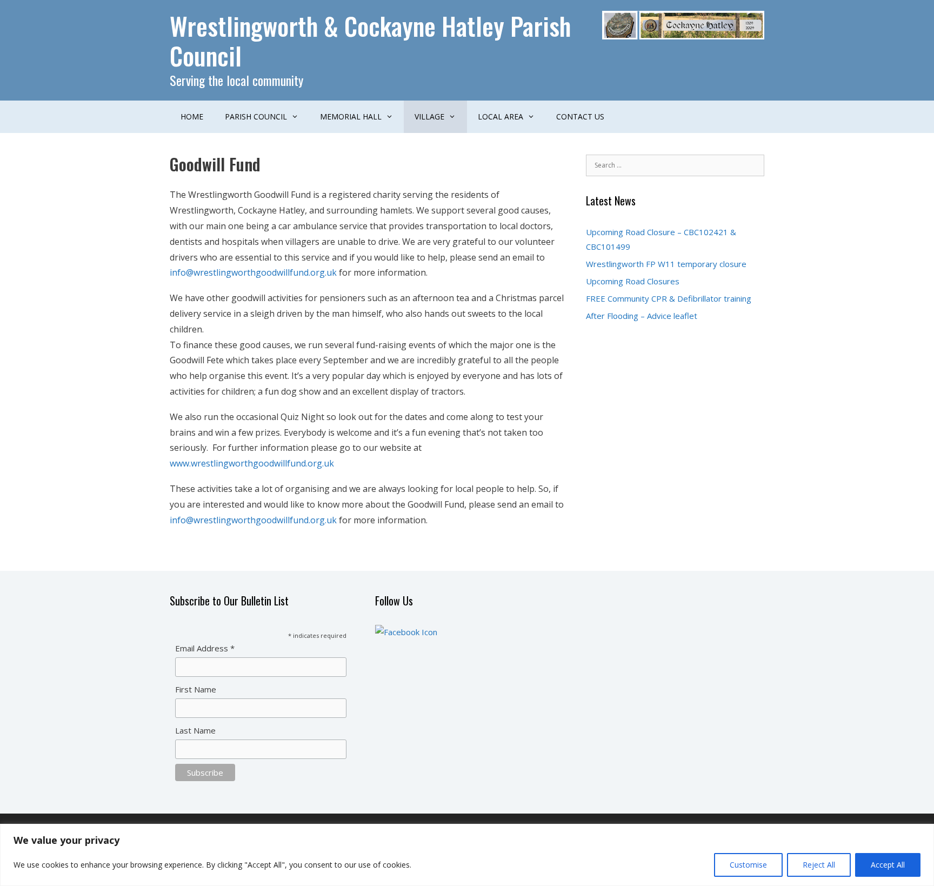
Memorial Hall (351, 116)
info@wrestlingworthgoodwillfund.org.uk (253, 272)
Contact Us (580, 116)
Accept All (888, 865)
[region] (467, 855)
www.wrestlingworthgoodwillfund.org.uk (252, 463)
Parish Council (256, 116)
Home (192, 116)
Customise (748, 865)
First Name (195, 689)
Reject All (819, 865)
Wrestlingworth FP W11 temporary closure (666, 263)
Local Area (500, 116)
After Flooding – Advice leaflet (641, 315)
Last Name (195, 730)
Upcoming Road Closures (632, 281)
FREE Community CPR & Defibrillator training (668, 298)
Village (429, 116)
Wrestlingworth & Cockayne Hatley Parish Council (370, 40)
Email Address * (205, 648)
